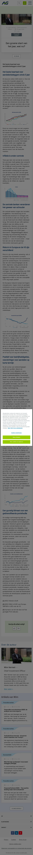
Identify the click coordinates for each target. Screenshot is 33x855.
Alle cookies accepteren (16, 441)
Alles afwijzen (16, 437)
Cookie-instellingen (16, 432)
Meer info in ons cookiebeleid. (15, 428)
